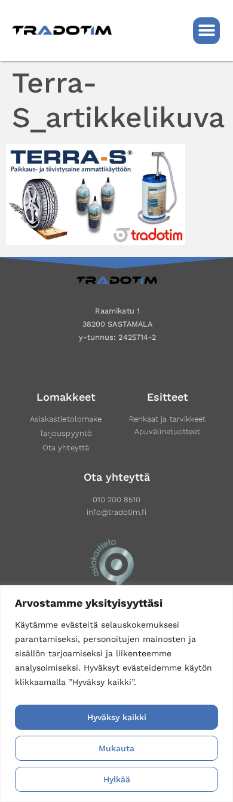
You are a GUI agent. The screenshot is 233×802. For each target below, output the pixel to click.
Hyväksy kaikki (116, 717)
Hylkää (116, 779)
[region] (116, 693)
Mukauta (116, 748)
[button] (206, 30)
